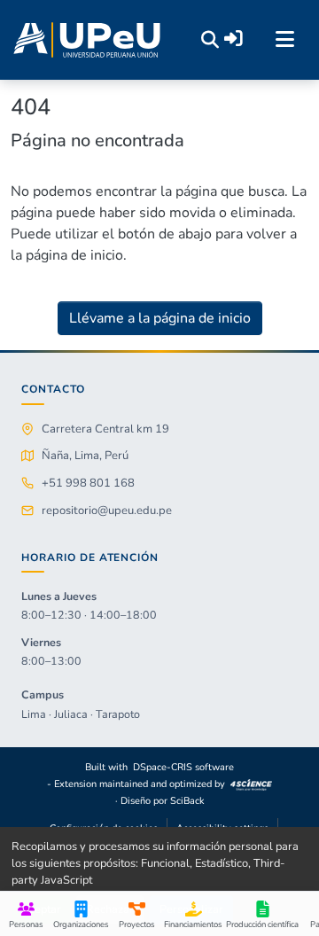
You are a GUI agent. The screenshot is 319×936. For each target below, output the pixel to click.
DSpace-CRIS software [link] (183, 767)
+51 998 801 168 (88, 483)
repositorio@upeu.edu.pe (107, 511)
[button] (87, 40)
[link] (251, 784)
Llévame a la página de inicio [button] (160, 318)
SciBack (187, 800)
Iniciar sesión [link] (233, 38)
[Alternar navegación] (284, 40)
